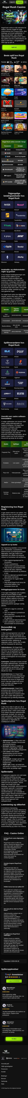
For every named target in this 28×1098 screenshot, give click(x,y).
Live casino (11, 62)
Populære (3, 62)
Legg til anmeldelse (14, 981)
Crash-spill (18, 62)
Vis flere (14, 1038)
